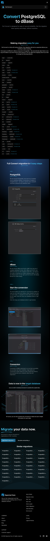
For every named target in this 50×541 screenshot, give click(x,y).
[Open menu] (47, 2)
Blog (3, 523)
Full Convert (8, 7)
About (3, 518)
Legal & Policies (30, 520)
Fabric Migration (30, 506)
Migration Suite (30, 497)
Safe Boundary (29, 508)
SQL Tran (28, 499)
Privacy (28, 518)
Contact (4, 520)
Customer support (6, 532)
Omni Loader (29, 504)
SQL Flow (28, 501)
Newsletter (4, 525)
